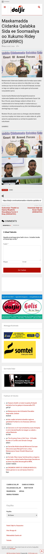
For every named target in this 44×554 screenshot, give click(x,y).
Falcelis (9, 540)
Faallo (5, 244)
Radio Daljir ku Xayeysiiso (15, 525)
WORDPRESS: (7, 225)
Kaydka (9, 511)
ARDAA (21, 491)
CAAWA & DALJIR (13, 484)
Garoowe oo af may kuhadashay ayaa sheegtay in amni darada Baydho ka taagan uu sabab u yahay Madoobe (23, 430)
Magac (5, 262)
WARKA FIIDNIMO (13, 494)
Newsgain (13, 548)
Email (24, 262)
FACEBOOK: (16, 225)
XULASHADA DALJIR (14, 488)
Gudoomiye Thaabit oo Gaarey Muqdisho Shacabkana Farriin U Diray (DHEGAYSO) (10, 211)
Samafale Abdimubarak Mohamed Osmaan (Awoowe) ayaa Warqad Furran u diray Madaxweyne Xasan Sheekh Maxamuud (22, 449)
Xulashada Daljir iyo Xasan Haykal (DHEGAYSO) (35, 210)
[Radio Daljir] (16, 13)
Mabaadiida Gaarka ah (14, 535)
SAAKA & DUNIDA (28, 484)
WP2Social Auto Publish (13, 553)
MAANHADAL (11, 491)
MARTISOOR (28, 488)
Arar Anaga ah (11, 530)
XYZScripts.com (32, 553)
